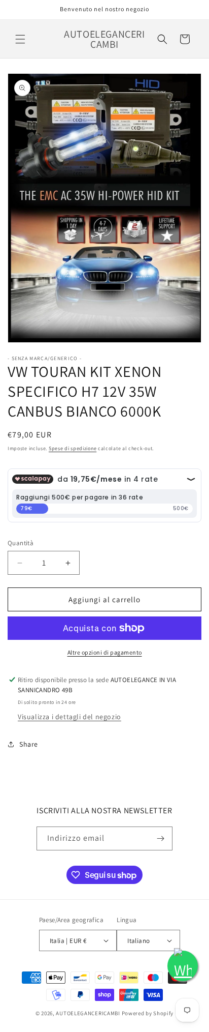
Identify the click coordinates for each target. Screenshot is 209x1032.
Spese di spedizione (72, 448)
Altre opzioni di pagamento (104, 652)
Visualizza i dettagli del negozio (69, 716)
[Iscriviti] (161, 838)
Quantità (20, 543)
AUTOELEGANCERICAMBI (88, 1013)
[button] (20, 39)
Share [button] (28, 744)
